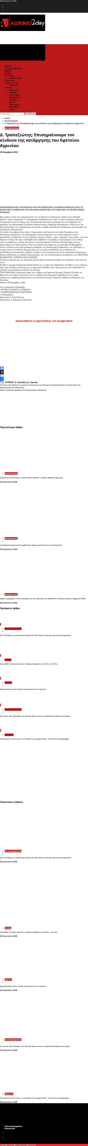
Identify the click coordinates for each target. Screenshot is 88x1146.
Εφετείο (34, 382)
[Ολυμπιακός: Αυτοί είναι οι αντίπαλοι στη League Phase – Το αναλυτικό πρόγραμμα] (8, 728)
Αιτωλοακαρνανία (13, 68)
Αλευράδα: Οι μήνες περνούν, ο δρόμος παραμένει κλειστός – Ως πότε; (29, 664)
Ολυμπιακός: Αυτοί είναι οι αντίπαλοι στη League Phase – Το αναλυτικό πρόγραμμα (34, 739)
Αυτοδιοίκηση (15, 78)
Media (12, 102)
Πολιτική (9, 75)
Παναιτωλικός (11, 83)
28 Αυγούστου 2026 (8, 482)
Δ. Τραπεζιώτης (22, 382)
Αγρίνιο (8, 66)
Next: (23, 390)
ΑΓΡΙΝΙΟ (9, 382)
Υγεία (11, 109)
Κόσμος (8, 73)
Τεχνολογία (14, 104)
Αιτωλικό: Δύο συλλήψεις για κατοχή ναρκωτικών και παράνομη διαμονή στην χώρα (35, 716)
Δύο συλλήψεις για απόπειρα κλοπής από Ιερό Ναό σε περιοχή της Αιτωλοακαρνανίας (35, 635)
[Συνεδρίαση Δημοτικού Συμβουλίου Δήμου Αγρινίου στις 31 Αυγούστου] (34, 534)
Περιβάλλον (15, 97)
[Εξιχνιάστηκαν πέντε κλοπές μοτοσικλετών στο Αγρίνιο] (8, 676)
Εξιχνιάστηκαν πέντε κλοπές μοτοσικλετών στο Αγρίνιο (23, 689)
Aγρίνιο (8, 682)
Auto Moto (14, 107)
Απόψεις (13, 92)
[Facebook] (44, 368)
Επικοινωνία (10, 1128)
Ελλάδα (8, 71)
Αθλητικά (13, 85)
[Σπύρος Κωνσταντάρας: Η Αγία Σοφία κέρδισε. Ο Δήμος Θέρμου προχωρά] (34, 469)
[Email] (44, 376)
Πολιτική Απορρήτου (13, 1126)
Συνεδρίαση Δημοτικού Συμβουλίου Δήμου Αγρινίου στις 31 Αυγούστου (31, 545)
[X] (44, 372)
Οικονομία (10, 80)
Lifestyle (13, 99)
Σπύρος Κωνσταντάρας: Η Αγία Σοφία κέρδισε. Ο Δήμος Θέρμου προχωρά (31, 477)
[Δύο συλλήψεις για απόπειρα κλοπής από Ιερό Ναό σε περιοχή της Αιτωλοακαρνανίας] (8, 622)
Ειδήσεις (9, 87)
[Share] (44, 379)
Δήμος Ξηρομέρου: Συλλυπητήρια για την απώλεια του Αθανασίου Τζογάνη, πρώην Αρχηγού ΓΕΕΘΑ (43, 598)
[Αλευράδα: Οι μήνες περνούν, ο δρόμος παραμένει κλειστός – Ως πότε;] (8, 653)
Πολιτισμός (14, 95)
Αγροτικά (13, 90)
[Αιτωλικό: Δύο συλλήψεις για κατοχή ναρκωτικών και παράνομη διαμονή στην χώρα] (8, 703)
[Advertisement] (44, 407)
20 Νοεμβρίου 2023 (9, 152)
